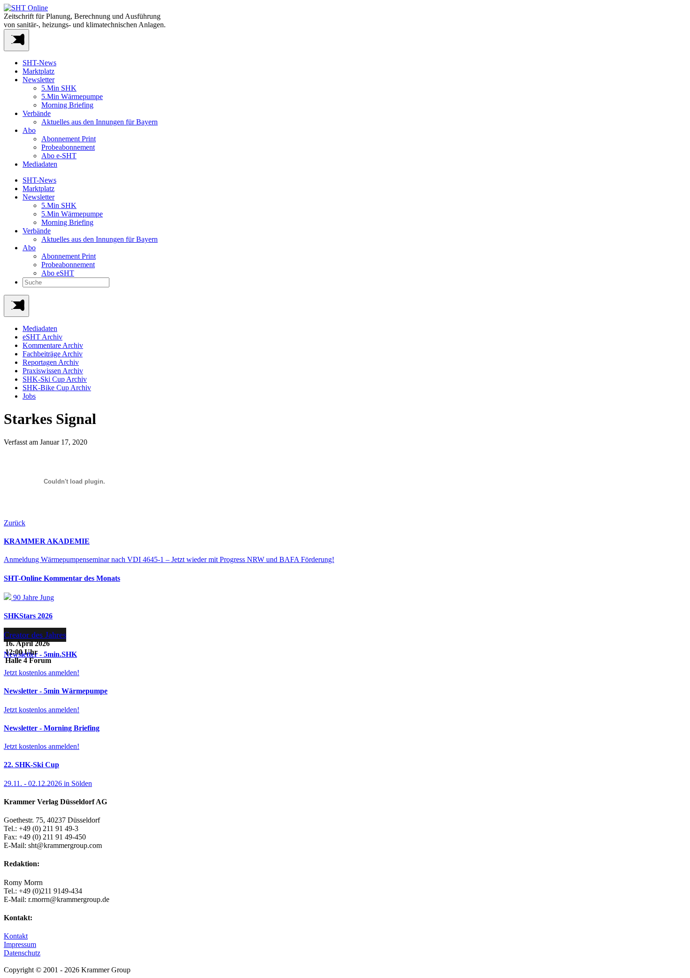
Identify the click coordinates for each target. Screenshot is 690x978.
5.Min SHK (59, 88)
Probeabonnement (68, 147)
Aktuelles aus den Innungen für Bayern (99, 122)
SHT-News (39, 63)
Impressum (20, 944)
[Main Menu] (16, 306)
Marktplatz (38, 71)
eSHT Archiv (42, 337)
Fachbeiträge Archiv (53, 354)
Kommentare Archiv (53, 345)
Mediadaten (40, 164)
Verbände (37, 113)
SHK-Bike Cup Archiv (57, 388)
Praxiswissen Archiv (53, 371)
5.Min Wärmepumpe (72, 96)
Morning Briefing (67, 105)
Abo (29, 130)
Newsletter (38, 80)
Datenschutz (22, 953)
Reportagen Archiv (51, 362)
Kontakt (16, 936)
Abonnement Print (68, 139)
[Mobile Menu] (16, 40)
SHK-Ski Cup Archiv (55, 379)
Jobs (29, 396)
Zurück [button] (14, 523)
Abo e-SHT (59, 156)
